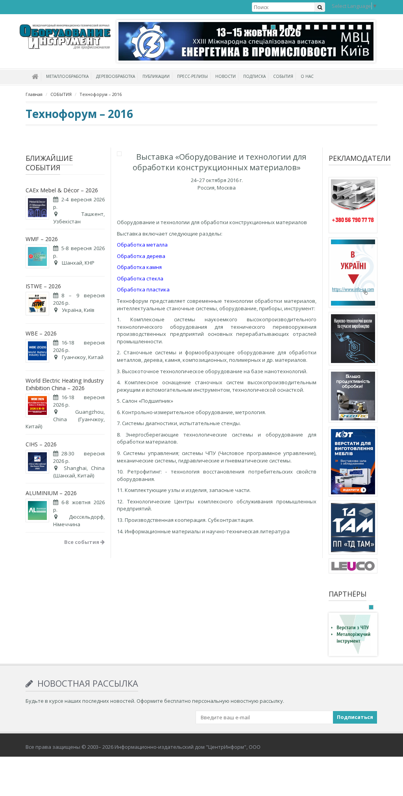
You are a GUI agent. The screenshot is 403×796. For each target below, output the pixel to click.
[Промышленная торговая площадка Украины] (353, 273)
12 (359, 27)
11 (351, 27)
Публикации (156, 76)
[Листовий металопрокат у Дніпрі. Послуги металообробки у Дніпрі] (353, 529)
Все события (82, 541)
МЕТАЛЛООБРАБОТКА (67, 76)
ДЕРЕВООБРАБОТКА (115, 76)
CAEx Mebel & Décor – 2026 (62, 190)
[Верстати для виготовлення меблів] (353, 462)
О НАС (307, 76)
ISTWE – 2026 (43, 286)
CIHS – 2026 (41, 444)
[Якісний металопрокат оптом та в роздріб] (353, 206)
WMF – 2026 (42, 239)
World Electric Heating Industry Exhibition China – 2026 (65, 384)
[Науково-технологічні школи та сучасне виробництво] (353, 339)
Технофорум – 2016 (100, 94)
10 (342, 27)
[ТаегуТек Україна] (353, 397)
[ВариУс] (351, 634)
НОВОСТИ (225, 76)
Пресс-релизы (192, 76)
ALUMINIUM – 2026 (51, 493)
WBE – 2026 (41, 333)
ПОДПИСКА (254, 76)
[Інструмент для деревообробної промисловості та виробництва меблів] (353, 567)
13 (368, 27)
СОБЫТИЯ (283, 76)
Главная (34, 94)
